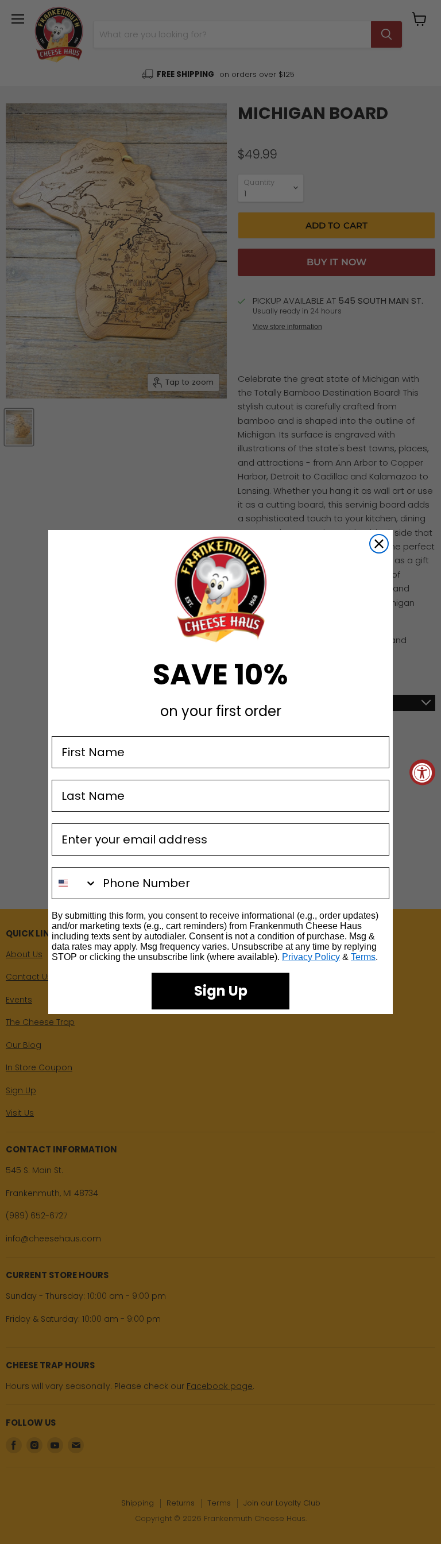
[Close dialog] (379, 544)
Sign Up (220, 990)
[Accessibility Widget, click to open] (422, 772)
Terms (363, 957)
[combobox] (74, 883)
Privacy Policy (311, 957)
